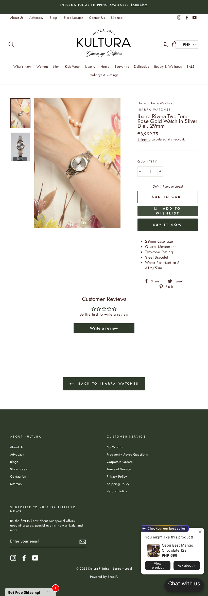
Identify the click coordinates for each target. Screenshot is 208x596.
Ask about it (187, 565)
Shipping (143, 139)
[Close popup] (199, 532)
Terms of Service (119, 469)
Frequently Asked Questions (127, 454)
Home (105, 66)
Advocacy (36, 17)
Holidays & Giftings (104, 75)
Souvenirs (122, 66)
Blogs (54, 17)
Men (56, 66)
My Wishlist (115, 447)
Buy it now (168, 224)
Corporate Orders (119, 461)
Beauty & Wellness (168, 66)
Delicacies (141, 66)
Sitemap (117, 17)
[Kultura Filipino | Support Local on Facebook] (24, 558)
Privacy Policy (117, 476)
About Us (16, 17)
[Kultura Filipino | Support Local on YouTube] (35, 558)
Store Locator (73, 17)
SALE (191, 66)
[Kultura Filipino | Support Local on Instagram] (13, 558)
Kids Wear (72, 66)
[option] (104, 5)
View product (158, 565)
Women (42, 66)
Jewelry (90, 66)
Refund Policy (117, 491)
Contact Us (97, 17)
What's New (22, 66)
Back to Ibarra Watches (107, 383)
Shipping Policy (118, 483)
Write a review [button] (104, 328)
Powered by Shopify (104, 576)
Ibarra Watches (161, 103)
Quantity (147, 162)
